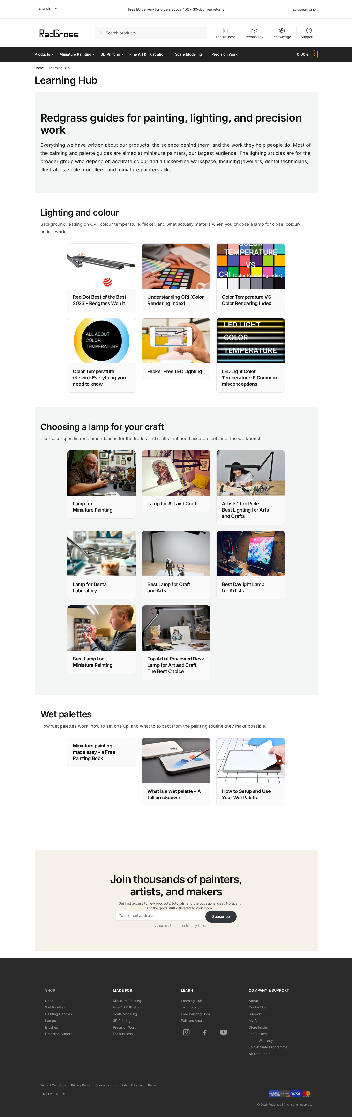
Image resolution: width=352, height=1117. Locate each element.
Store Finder (258, 1027)
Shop (50, 990)
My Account (258, 1020)
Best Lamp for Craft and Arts (168, 587)
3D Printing (122, 1020)
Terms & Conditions (53, 1085)
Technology (254, 37)
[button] (307, 54)
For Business (225, 37)
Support (307, 37)
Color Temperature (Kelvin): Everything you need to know (99, 378)
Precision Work (124, 1027)
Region (152, 1085)
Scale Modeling (125, 1014)
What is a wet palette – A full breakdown (174, 794)
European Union (305, 9)
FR (50, 1094)
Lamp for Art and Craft (171, 504)
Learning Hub (191, 1001)
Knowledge (282, 37)
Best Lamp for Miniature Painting (92, 662)
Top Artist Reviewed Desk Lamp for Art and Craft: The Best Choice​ (175, 665)
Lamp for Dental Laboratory (90, 587)
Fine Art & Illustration (129, 1007)
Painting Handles (58, 1014)
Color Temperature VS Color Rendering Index (246, 300)
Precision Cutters (58, 1034)
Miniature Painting (127, 1001)
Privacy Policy (81, 1085)
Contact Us (257, 1007)
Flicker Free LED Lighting (174, 371)
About (253, 1001)
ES (63, 1094)
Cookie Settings (106, 1085)
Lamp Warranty (261, 1040)
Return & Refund (132, 1085)
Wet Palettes (55, 1007)
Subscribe (221, 916)
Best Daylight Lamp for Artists (243, 587)
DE (57, 1094)
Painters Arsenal (193, 1020)
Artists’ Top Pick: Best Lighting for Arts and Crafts (245, 510)
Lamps (50, 1020)
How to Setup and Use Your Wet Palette (246, 794)
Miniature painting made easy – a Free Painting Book (94, 752)
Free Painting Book (196, 1014)
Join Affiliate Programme (268, 1047)
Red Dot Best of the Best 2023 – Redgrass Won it (99, 300)
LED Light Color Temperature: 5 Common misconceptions (249, 378)
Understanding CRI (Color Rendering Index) (175, 300)
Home (39, 68)
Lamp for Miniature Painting (92, 507)
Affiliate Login (259, 1054)
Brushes (51, 1027)
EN (43, 1094)
